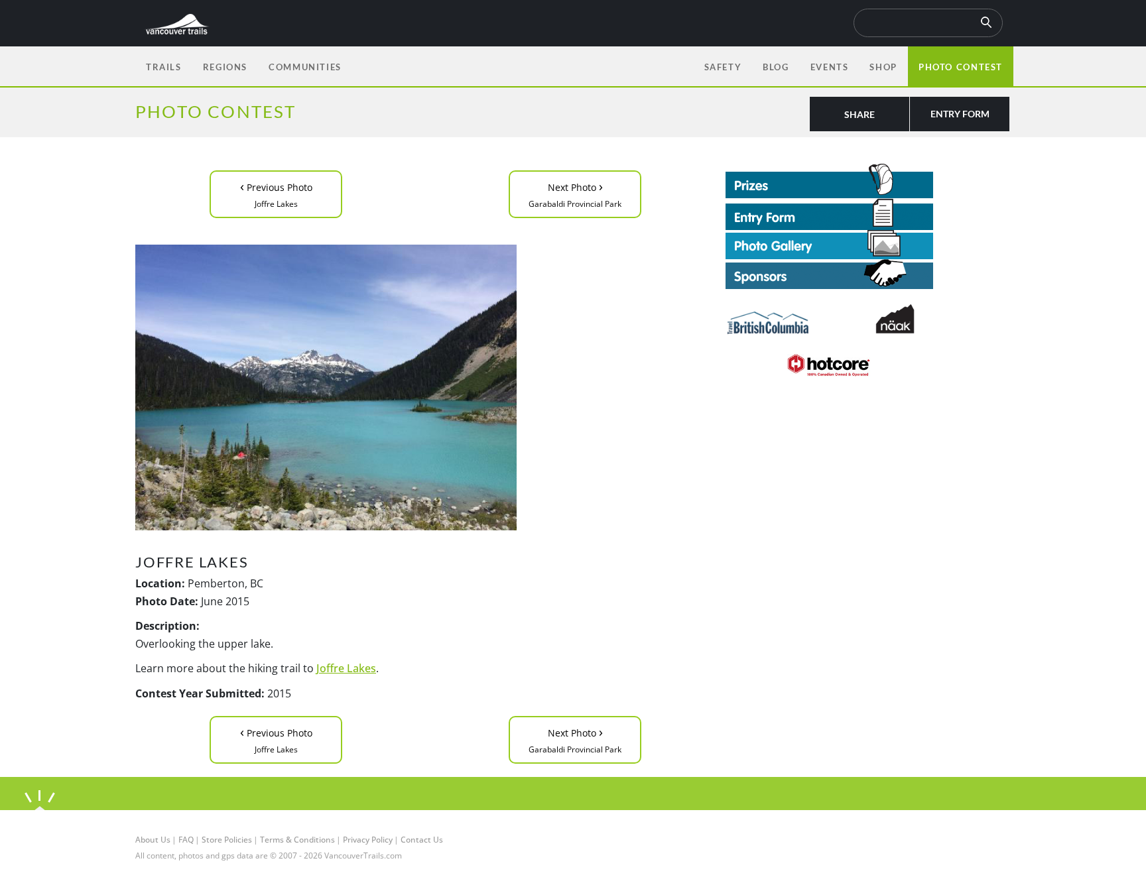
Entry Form (959, 113)
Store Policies (227, 839)
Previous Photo (276, 193)
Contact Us (422, 839)
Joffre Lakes (346, 668)
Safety (723, 67)
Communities (305, 67)
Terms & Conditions (297, 839)
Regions (225, 67)
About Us (152, 839)
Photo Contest (961, 67)
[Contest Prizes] (868, 181)
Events (829, 67)
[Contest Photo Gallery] (829, 243)
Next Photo (575, 193)
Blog (776, 67)
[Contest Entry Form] (868, 214)
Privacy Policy (368, 839)
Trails (164, 67)
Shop (883, 67)
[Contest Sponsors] (868, 274)
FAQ (186, 839)
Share (859, 114)
